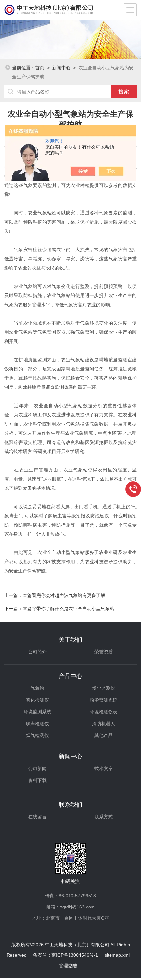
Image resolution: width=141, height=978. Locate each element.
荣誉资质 (103, 651)
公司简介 (37, 651)
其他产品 (103, 735)
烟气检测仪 (37, 735)
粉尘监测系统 (103, 700)
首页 (39, 67)
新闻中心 (61, 67)
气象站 (37, 688)
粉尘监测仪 (103, 688)
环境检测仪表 (103, 711)
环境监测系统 (37, 711)
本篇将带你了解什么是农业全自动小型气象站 (68, 608)
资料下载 (37, 780)
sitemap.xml (117, 955)
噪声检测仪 (37, 723)
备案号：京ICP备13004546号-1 (65, 955)
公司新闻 (37, 768)
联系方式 (103, 816)
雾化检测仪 (37, 700)
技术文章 (103, 768)
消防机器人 (103, 723)
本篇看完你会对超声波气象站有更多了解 (64, 595)
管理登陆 (68, 965)
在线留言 (37, 816)
